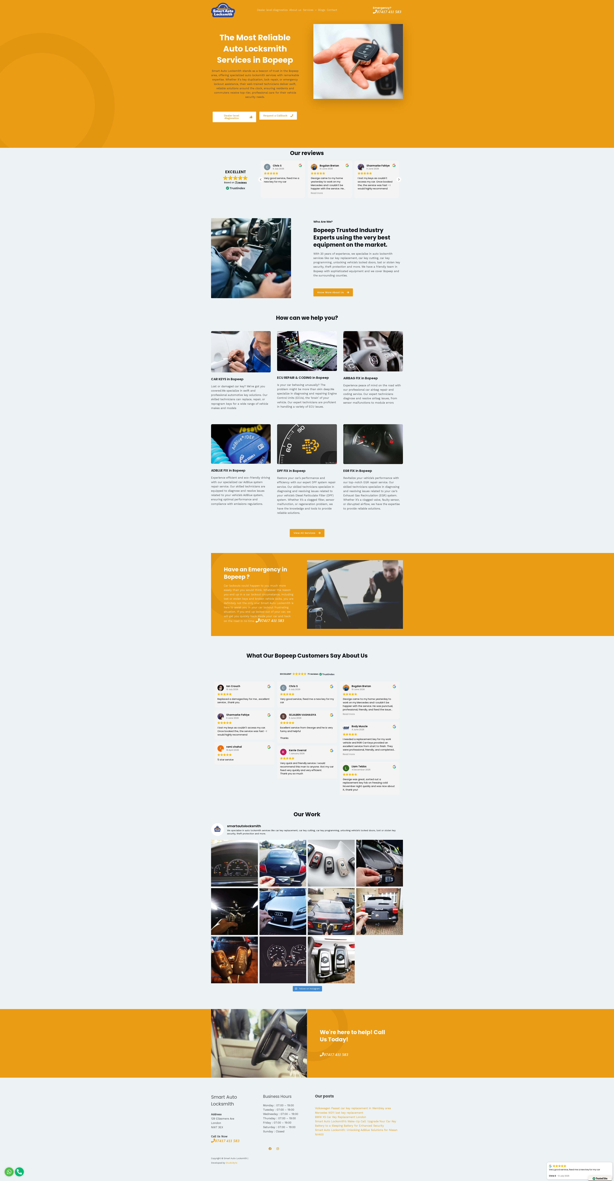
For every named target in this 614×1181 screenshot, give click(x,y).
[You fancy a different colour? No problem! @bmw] (331, 863)
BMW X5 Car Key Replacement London (340, 1117)
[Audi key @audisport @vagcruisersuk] (283, 911)
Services (308, 10)
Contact (332, 10)
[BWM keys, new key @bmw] (234, 911)
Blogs (321, 10)
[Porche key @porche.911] (379, 911)
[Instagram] (277, 1148)
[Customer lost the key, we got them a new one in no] (379, 863)
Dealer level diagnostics (272, 10)
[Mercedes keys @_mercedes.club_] (331, 911)
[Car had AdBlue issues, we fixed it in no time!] (234, 863)
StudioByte (231, 1163)
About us (295, 10)
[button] (260, 179)
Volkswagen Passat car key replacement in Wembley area (353, 1108)
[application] (315, 10)
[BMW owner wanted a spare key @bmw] (283, 960)
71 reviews (241, 182)
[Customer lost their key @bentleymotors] (283, 863)
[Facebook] (270, 1148)
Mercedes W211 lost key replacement (339, 1112)
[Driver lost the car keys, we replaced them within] (331, 960)
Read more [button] (270, 193)
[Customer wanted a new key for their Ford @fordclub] (234, 960)
